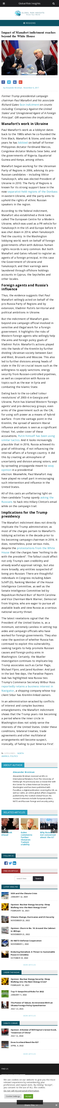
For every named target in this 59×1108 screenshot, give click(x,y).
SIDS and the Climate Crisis (24, 893)
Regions (30, 23)
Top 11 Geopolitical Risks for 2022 (27, 991)
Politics (14, 756)
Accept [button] (28, 1096)
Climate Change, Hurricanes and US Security (32, 917)
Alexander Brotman (24, 772)
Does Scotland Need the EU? (25, 1042)
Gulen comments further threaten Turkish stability (26, 838)
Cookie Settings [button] (13, 1096)
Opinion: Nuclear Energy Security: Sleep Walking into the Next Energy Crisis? (30, 906)
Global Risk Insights (30, 3)
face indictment (29, 104)
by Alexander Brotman (12, 88)
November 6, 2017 (31, 88)
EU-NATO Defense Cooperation (26, 940)
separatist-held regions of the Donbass (32, 191)
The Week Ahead (6, 833)
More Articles (29, 965)
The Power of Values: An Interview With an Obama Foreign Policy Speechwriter (32, 1004)
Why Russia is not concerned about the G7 (48, 835)
